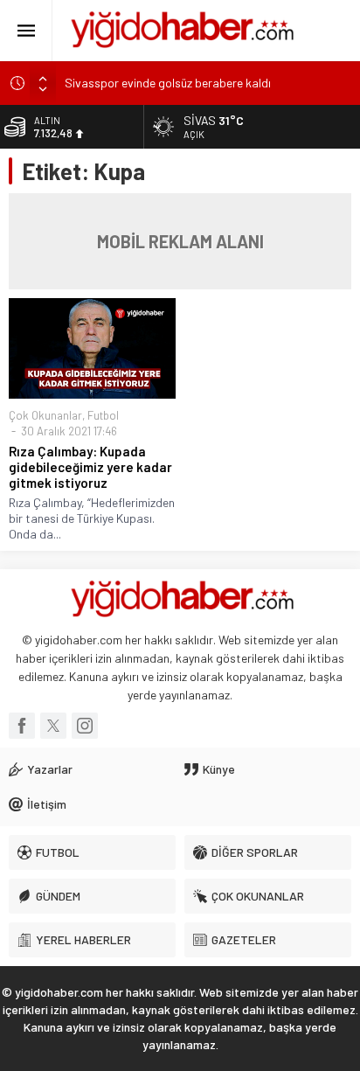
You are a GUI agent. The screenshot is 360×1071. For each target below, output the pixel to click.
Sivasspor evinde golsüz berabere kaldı (168, 82)
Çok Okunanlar (45, 415)
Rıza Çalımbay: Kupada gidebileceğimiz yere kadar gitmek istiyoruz (90, 466)
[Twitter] (53, 726)
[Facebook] (22, 726)
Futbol (103, 415)
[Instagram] (85, 726)
